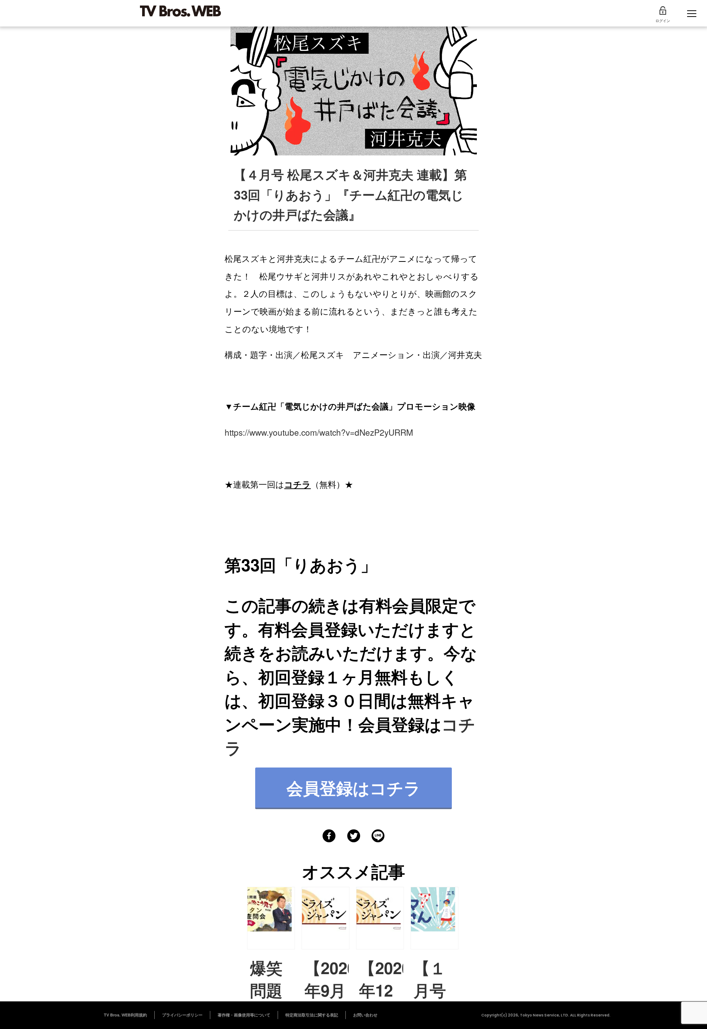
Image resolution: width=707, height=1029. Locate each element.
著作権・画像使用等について (244, 1015)
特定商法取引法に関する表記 (311, 1015)
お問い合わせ (365, 1015)
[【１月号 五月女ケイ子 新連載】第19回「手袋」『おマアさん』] (434, 918)
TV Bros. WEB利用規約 (125, 1015)
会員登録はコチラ (353, 788)
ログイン (662, 20)
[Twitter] (353, 835)
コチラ (297, 484)
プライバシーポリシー (182, 1015)
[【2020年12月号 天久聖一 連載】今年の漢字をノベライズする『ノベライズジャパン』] (380, 918)
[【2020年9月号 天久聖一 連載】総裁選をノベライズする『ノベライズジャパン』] (325, 918)
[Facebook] (329, 835)
